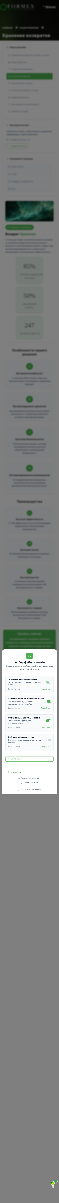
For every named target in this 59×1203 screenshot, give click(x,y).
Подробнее (45, 689)
